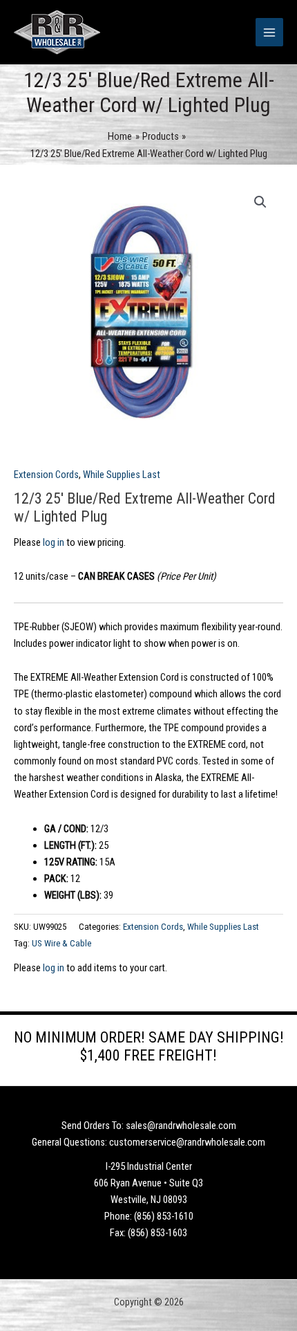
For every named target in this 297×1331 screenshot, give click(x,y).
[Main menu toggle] (269, 32)
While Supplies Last (121, 474)
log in (53, 542)
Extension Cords (46, 474)
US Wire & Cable (61, 943)
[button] (260, 202)
